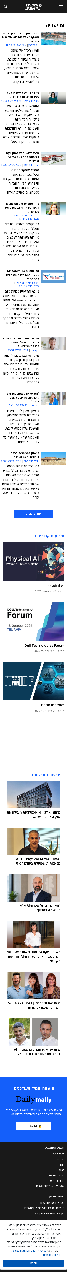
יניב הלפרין (33, 45)
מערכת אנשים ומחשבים (27, 282)
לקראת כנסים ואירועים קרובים (49, 1213)
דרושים (60, 1159)
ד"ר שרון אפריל (31, 100)
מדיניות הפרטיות (56, 1180)
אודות (61, 1165)
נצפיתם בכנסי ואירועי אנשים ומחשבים (44, 1208)
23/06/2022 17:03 (11, 461)
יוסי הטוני (34, 405)
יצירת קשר (58, 1154)
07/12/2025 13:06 (11, 100)
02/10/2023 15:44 (29, 218)
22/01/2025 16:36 (11, 165)
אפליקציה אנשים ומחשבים (50, 1186)
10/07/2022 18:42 (17, 405)
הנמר (61, 1170)
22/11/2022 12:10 (29, 286)
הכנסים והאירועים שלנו (52, 1202)
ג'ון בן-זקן (35, 350)
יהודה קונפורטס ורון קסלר (26, 215)
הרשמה (32, 1126)
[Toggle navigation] (59, 6)
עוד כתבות (33, 513)
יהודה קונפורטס (31, 165)
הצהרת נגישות (56, 1175)
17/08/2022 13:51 (18, 350)
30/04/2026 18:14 (16, 45)
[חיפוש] (5, 6)
